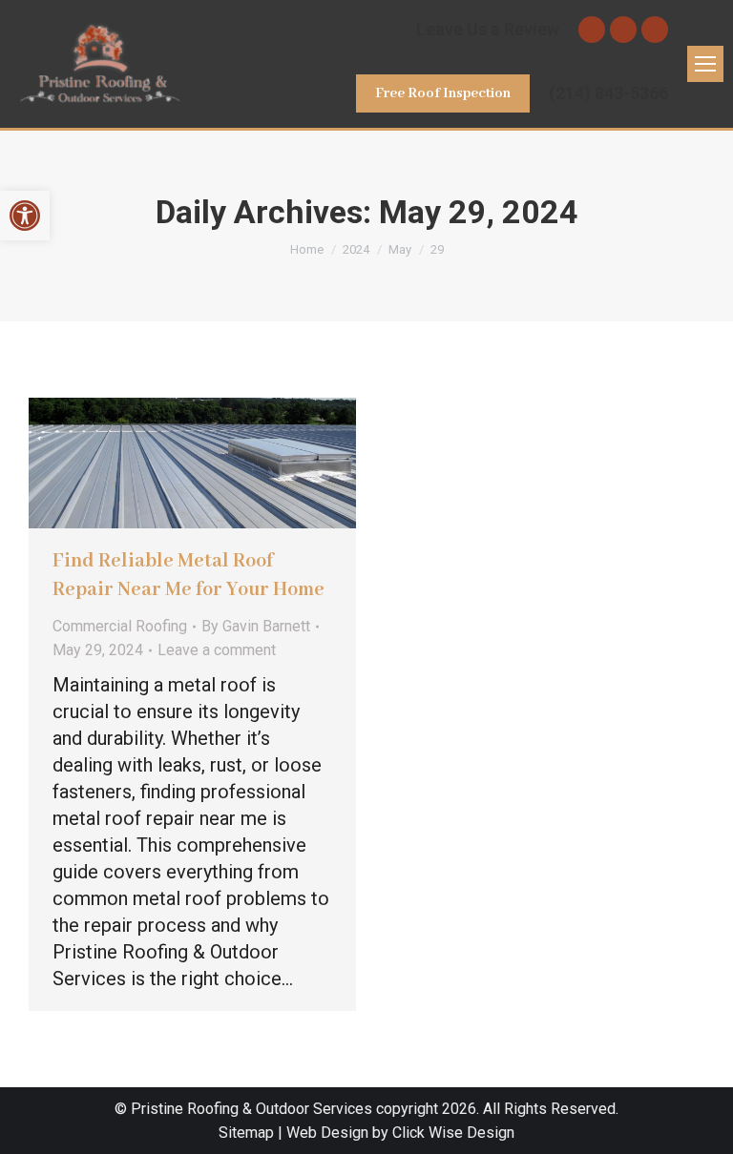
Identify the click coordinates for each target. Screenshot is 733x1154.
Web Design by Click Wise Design (400, 1132)
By (255, 626)
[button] (25, 215)
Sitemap (246, 1132)
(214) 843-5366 (608, 93)
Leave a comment (216, 650)
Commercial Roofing (119, 626)
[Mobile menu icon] (705, 64)
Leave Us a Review (487, 29)
